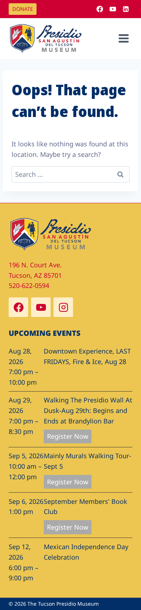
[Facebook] (99, 9)
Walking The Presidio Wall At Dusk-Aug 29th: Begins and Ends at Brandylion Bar (88, 410)
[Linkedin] (125, 9)
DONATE (22, 8)
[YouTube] (112, 9)
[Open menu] (123, 38)
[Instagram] (63, 307)
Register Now (67, 436)
